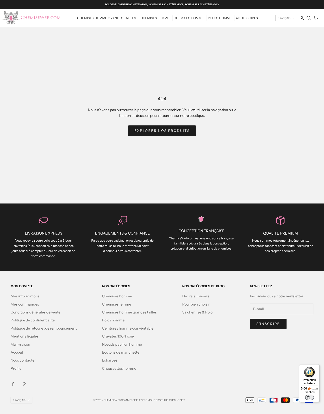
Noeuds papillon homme (122, 344)
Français (284, 18)
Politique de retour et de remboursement (44, 328)
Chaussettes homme (119, 368)
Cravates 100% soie (118, 336)
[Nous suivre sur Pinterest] (24, 384)
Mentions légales (25, 336)
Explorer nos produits (162, 131)
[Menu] (317, 367)
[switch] (309, 397)
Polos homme (220, 18)
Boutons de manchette (120, 352)
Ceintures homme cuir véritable (127, 328)
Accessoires (247, 18)
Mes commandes (25, 304)
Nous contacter (23, 360)
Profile (16, 368)
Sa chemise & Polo (197, 312)
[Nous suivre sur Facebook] (13, 384)
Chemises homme (189, 18)
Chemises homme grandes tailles (106, 18)
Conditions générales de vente (35, 312)
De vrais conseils (195, 296)
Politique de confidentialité (33, 320)
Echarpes (109, 360)
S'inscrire (268, 324)
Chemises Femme (154, 18)
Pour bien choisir (196, 304)
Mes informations (25, 296)
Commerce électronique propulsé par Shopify (153, 400)
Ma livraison (20, 344)
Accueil (17, 352)
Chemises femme (116, 304)
